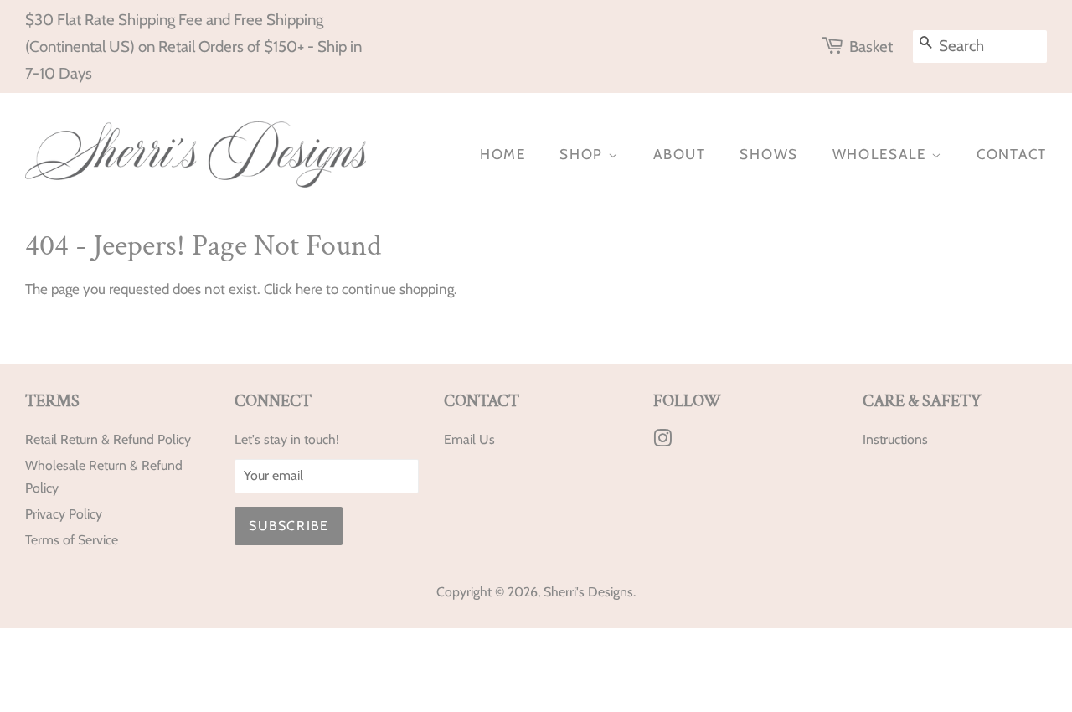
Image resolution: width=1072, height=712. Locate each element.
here (309, 289)
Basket (871, 46)
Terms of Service (71, 540)
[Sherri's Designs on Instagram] (662, 441)
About (679, 154)
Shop (583, 154)
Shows (769, 154)
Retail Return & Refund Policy (108, 439)
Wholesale (881, 154)
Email (460, 439)
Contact (1012, 154)
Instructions (895, 439)
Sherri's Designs (588, 592)
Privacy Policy (63, 514)
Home (503, 154)
